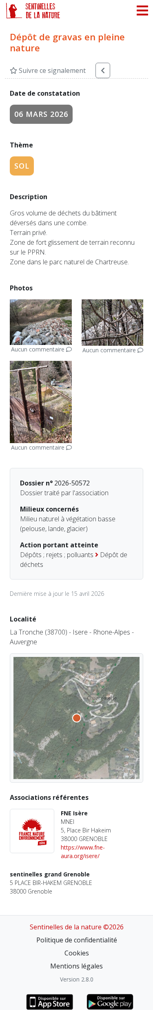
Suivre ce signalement (51, 70)
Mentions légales (76, 966)
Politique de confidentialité (76, 939)
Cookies (76, 953)
